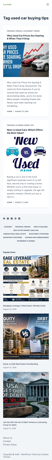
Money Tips (29, 125)
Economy (8, 227)
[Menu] (48, 4)
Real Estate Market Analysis (26, 230)
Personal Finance (14, 31)
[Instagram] (12, 218)
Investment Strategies (39, 234)
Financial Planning (15, 125)
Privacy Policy (10, 444)
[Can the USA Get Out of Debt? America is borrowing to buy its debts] (26, 395)
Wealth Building (41, 227)
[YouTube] (19, 218)
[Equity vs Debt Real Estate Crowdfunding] (26, 337)
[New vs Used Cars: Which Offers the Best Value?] (26, 154)
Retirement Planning (26, 241)
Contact (7, 441)
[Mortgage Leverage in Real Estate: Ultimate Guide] (26, 278)
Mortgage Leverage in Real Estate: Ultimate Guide (24, 306)
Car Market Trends (31, 31)
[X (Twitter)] (8, 218)
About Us (7, 438)
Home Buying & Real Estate (14, 234)
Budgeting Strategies (12, 237)
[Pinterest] (15, 218)
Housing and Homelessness (37, 237)
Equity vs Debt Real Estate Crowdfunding (20, 364)
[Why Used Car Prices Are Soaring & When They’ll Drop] (26, 60)
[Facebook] (4, 218)
